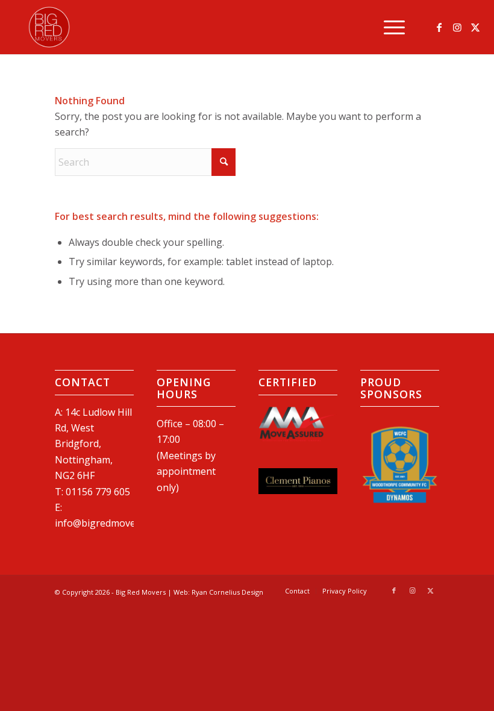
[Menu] (388, 27)
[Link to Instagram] (457, 27)
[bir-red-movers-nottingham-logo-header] (49, 27)
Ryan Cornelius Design (227, 592)
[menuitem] (388, 27)
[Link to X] (475, 27)
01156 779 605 (98, 491)
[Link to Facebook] (439, 27)
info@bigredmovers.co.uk (112, 523)
